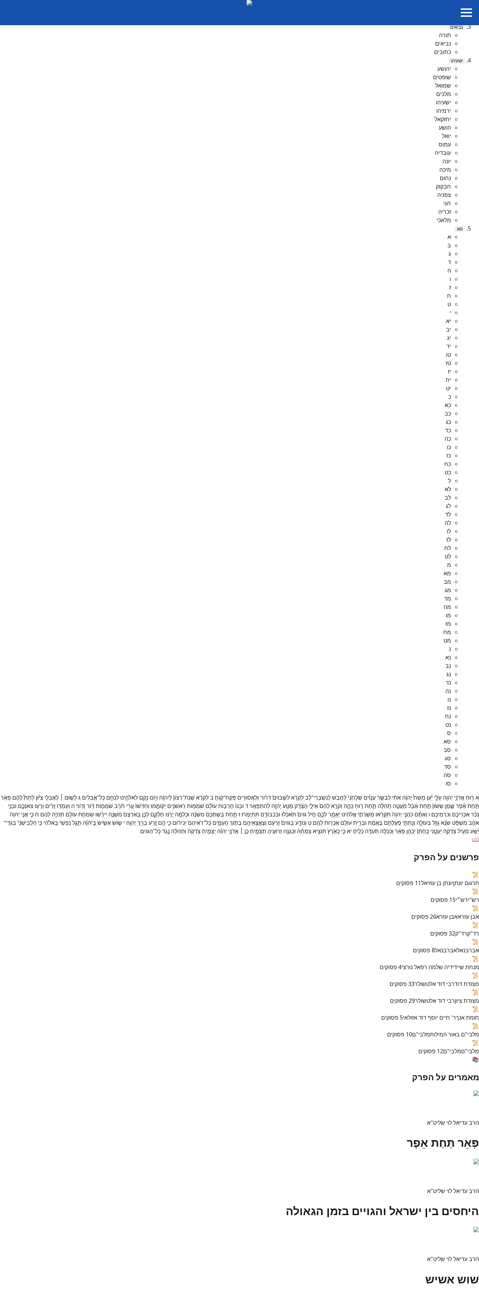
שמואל (443, 85)
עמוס (445, 144)
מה (447, 607)
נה (448, 691)
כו (449, 447)
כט (448, 472)
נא (448, 657)
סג (448, 758)
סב (447, 750)
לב (448, 497)
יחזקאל (442, 119)
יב (448, 329)
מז (448, 624)
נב (448, 666)
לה (448, 523)
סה (447, 775)
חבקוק (443, 186)
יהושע (444, 69)
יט (448, 388)
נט (448, 724)
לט (448, 556)
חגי (447, 203)
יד (448, 346)
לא (448, 489)
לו (449, 531)
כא (448, 405)
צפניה (444, 195)
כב (448, 413)
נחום (445, 178)
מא (447, 573)
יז (449, 371)
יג (449, 338)
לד (448, 514)
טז (448, 363)
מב (447, 581)
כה (448, 439)
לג (448, 506)
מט (447, 640)
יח (448, 380)
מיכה (445, 169)
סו (448, 783)
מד (447, 598)
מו (448, 615)
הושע (445, 127)
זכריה (444, 211)
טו (448, 354)
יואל (446, 136)
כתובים (442, 52)
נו (449, 699)
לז (448, 539)
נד (448, 682)
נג (448, 674)
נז (449, 708)
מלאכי (444, 220)
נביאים (456, 27)
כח (447, 464)
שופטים (442, 77)
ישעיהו (457, 60)
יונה (447, 161)
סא (460, 229)
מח (447, 632)
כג (448, 422)
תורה (445, 35)
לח (447, 548)
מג (448, 590)
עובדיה (443, 153)
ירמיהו (443, 111)
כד (448, 430)
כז (448, 455)
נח (448, 716)
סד (447, 766)
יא (448, 321)
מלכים (443, 94)
